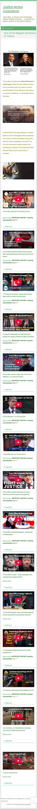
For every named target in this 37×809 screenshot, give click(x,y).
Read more (8, 226)
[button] (18, 227)
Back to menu (7, 218)
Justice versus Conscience (12, 9)
